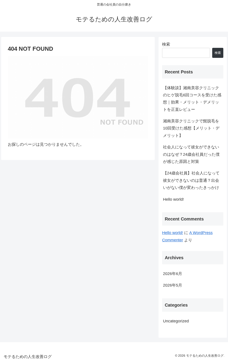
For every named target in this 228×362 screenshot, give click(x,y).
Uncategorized (176, 321)
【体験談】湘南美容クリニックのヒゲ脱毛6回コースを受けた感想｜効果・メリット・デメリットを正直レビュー (192, 99)
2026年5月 (172, 285)
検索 (166, 44)
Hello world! (173, 199)
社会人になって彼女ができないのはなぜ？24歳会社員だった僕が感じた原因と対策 (191, 154)
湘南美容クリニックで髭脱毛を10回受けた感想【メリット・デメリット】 (191, 128)
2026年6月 (172, 273)
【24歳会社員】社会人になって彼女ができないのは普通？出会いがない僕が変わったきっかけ (191, 180)
